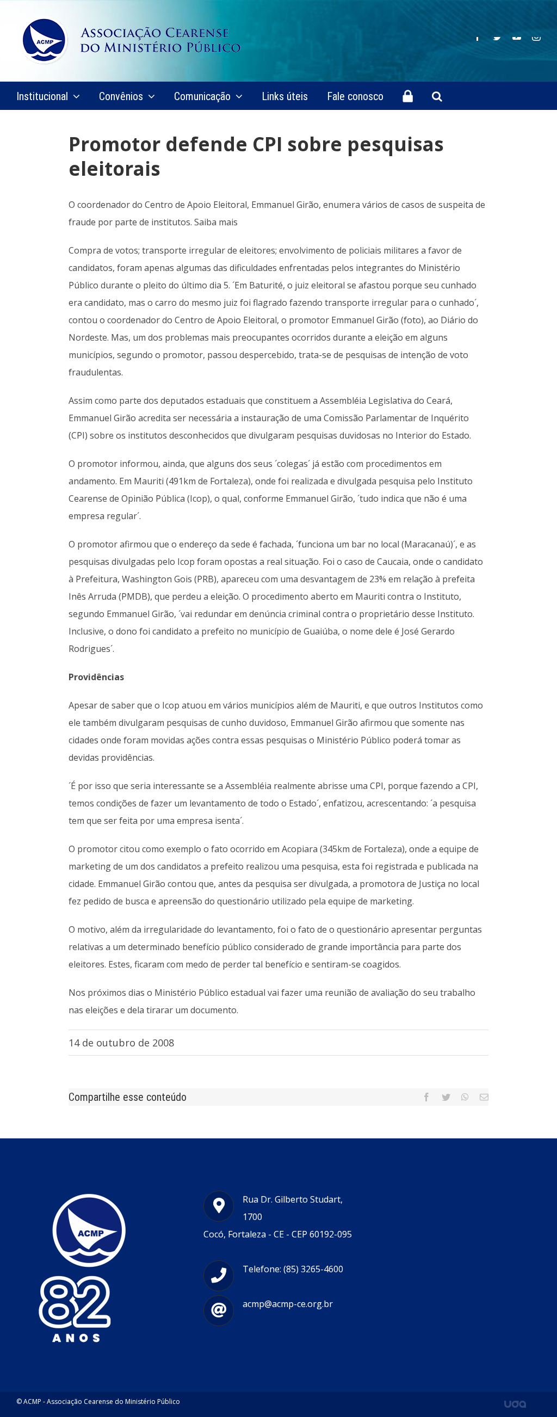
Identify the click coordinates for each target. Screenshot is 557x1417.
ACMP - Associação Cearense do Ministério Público (101, 1401)
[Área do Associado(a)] (408, 95)
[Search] (437, 95)
